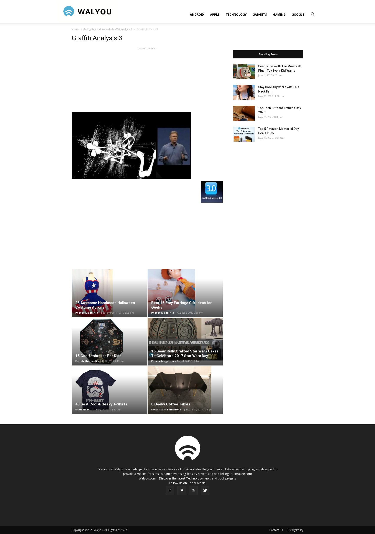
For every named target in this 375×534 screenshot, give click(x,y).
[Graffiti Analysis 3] (147, 145)
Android (197, 14)
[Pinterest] (181, 490)
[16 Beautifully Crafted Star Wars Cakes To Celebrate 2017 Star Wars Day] (185, 339)
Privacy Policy (295, 530)
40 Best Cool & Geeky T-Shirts (101, 404)
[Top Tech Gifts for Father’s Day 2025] (244, 113)
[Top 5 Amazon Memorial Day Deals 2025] (244, 134)
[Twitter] (205, 490)
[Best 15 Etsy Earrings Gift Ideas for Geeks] (185, 293)
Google (298, 14)
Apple (215, 14)
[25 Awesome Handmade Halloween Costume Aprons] (109, 293)
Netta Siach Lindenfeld (166, 409)
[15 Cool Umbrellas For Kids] (109, 341)
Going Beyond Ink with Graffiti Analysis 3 (108, 29)
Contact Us (276, 530)
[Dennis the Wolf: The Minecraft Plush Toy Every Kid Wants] (244, 71)
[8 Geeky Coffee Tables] (185, 390)
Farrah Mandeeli (86, 361)
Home (75, 29)
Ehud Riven (82, 409)
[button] (312, 15)
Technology (236, 14)
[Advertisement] (147, 81)
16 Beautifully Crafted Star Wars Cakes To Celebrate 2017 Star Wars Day (185, 353)
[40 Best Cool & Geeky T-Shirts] (109, 390)
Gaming (279, 14)
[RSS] (193, 490)
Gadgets (260, 14)
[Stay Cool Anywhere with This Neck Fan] (244, 92)
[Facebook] (170, 490)
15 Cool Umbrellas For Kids (98, 356)
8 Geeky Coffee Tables (170, 404)
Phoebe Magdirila (86, 312)
